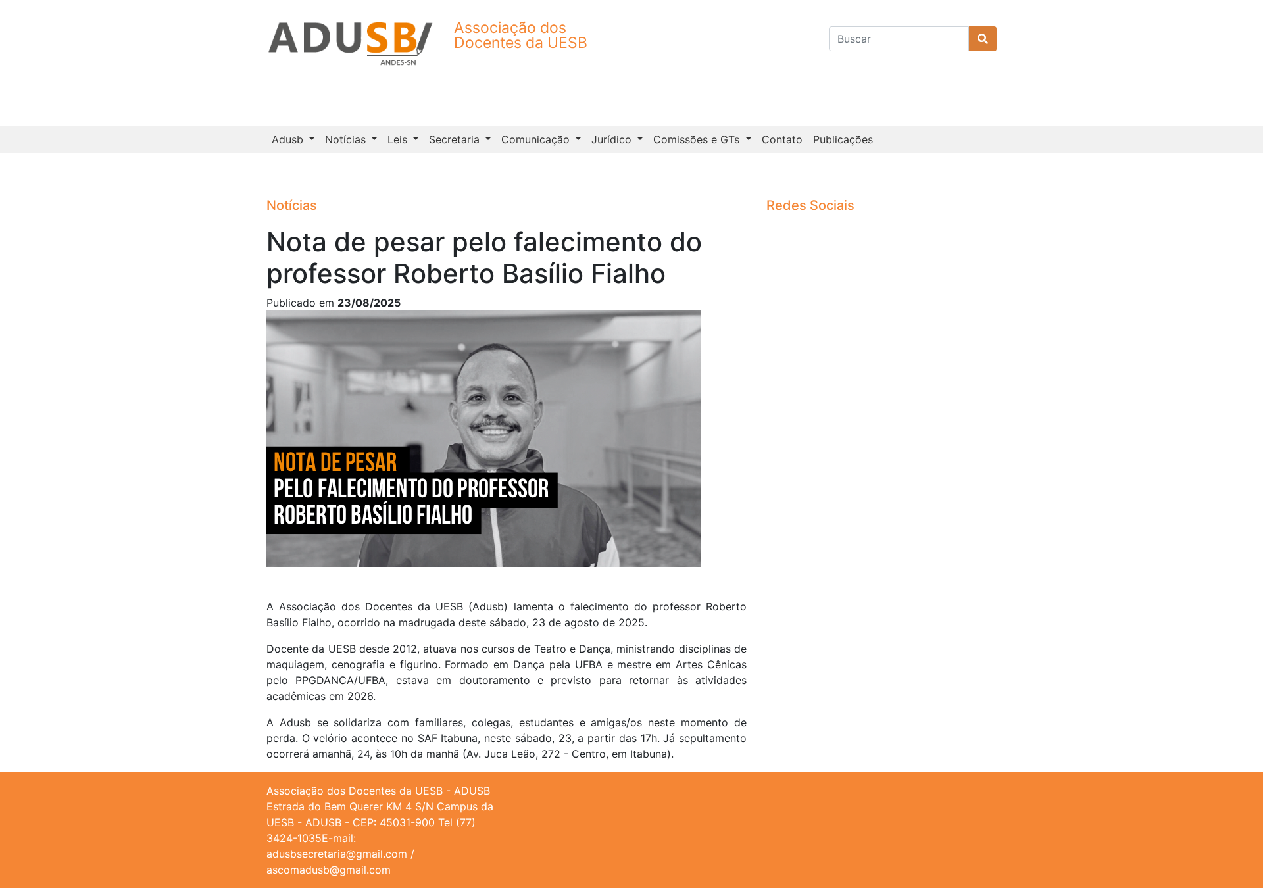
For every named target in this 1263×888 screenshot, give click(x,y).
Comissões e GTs (698, 139)
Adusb (289, 139)
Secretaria (456, 139)
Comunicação (537, 139)
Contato (782, 139)
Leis (398, 139)
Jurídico (613, 139)
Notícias (347, 139)
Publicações (843, 139)
